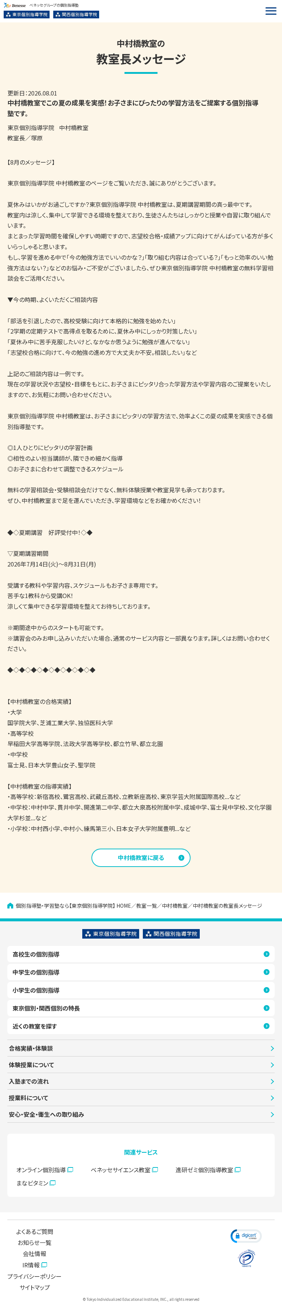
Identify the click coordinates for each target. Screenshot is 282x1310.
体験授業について (31, 1064)
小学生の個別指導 (35, 990)
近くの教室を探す (34, 1026)
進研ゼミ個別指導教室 (204, 1169)
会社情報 (34, 1253)
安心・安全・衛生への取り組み (46, 1114)
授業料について (28, 1097)
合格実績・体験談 (31, 1048)
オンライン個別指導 (41, 1169)
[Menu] (271, 11)
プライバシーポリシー (34, 1276)
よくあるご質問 (34, 1231)
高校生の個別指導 (35, 954)
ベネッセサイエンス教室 (121, 1169)
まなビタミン (32, 1182)
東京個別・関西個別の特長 (46, 1008)
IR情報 (31, 1264)
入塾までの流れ (29, 1081)
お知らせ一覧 (34, 1242)
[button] (246, 1235)
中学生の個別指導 (35, 972)
